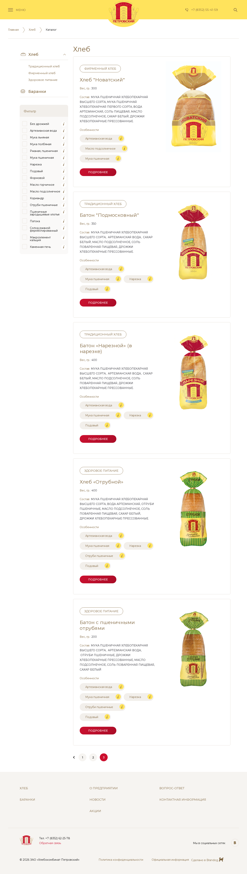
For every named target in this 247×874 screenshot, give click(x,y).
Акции (95, 811)
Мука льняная (39, 137)
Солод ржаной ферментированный (44, 229)
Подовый (36, 171)
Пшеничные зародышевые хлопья (44, 213)
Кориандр (37, 198)
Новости (98, 799)
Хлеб (32, 29)
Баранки (37, 91)
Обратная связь (50, 843)
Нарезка (36, 164)
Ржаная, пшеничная (44, 151)
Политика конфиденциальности (121, 859)
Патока (35, 221)
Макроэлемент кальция (40, 238)
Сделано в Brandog (204, 860)
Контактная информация (182, 799)
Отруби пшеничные (44, 205)
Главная (13, 29)
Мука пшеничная (42, 157)
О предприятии (104, 788)
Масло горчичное (42, 184)
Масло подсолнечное (45, 191)
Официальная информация (170, 859)
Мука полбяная (40, 144)
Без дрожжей (39, 124)
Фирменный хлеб (42, 73)
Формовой (37, 178)
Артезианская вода (43, 130)
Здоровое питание (43, 80)
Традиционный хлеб (44, 66)
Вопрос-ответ (171, 788)
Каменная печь (40, 247)
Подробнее (98, 172)
